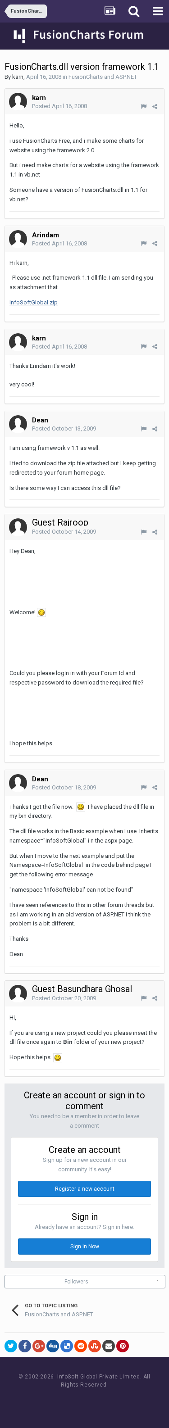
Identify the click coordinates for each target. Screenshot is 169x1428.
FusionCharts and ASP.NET (103, 76)
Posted (59, 106)
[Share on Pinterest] (122, 1346)
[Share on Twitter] (11, 1346)
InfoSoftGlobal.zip (33, 302)
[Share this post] (154, 106)
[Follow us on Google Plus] (116, 1401)
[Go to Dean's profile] (18, 424)
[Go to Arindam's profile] (18, 239)
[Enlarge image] (41, 612)
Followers (76, 1281)
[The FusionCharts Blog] (55, 1401)
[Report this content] (143, 106)
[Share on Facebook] (24, 1346)
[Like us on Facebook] (75, 1401)
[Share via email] (108, 1346)
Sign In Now (84, 1246)
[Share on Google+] (38, 1346)
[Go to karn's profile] (18, 102)
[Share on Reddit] (80, 1346)
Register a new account (84, 1189)
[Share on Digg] (52, 1346)
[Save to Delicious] (66, 1346)
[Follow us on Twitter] (95, 1401)
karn (17, 76)
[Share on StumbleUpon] (94, 1346)
